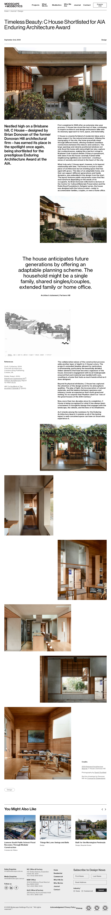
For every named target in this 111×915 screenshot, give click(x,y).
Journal (77, 5)
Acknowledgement (57, 907)
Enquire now (100, 5)
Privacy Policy (70, 907)
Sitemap (79, 908)
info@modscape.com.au (13, 871)
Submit (101, 890)
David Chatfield (100, 773)
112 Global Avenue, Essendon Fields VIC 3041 (38, 873)
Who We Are (67, 5)
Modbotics (56, 5)
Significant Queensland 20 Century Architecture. (15, 380)
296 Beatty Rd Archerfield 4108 (39, 893)
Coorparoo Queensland (96, 778)
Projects (35, 5)
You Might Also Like (20, 809)
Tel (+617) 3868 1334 (35, 895)
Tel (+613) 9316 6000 (35, 876)
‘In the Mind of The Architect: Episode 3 (13, 387)
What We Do (45, 5)
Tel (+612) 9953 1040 (34, 886)
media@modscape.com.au (14, 878)
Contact (87, 5)
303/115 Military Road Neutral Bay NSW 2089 (38, 883)
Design (20, 11)
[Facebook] (16, 888)
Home (6, 11)
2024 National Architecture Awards (92, 768)
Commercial (88, 891)
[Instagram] (6, 888)
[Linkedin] (11, 888)
